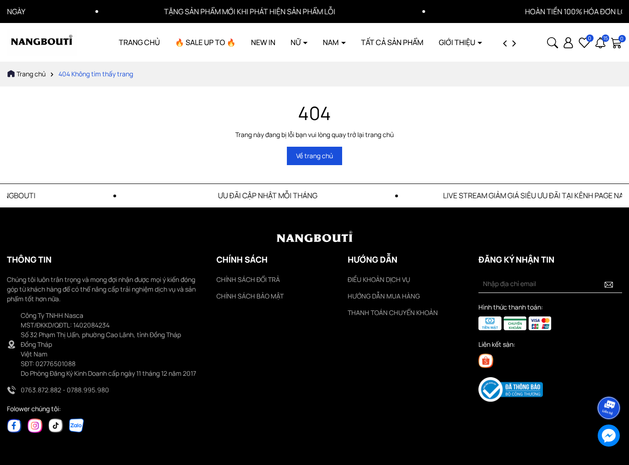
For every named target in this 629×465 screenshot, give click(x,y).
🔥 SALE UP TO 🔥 (205, 42)
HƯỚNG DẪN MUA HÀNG (384, 296)
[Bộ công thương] (510, 389)
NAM (331, 42)
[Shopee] (485, 360)
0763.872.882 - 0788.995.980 (65, 389)
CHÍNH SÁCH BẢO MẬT (250, 296)
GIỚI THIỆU (458, 42)
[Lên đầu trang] (609, 382)
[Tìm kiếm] (552, 41)
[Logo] (42, 41)
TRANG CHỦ (139, 42)
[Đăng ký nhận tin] (608, 284)
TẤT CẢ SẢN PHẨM (392, 42)
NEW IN (263, 42)
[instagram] (35, 424)
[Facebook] (14, 424)
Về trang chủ (314, 155)
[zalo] (76, 424)
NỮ (296, 42)
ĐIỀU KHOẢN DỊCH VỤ (379, 279)
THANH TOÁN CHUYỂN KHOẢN (393, 312)
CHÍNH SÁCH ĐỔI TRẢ (248, 279)
